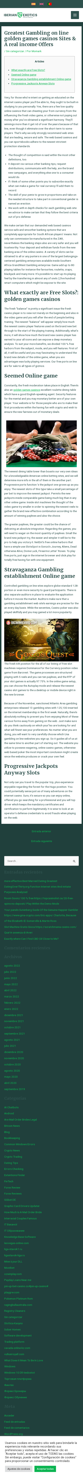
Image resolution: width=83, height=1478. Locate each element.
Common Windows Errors (19, 1144)
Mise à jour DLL (13, 1261)
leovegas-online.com (16, 1243)
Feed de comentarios (16, 1427)
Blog (7, 1132)
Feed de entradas (14, 1421)
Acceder (9, 1415)
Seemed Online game (23, 74)
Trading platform (14, 1341)
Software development (18, 1335)
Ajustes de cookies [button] (18, 1468)
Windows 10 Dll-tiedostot (19, 1372)
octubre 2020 (12, 1064)
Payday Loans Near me (17, 1280)
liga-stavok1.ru (13, 1249)
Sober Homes (12, 1329)
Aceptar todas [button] (45, 1468)
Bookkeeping (12, 1138)
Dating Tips (11, 1162)
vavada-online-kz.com (17, 1347)
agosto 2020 (12, 1070)
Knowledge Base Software (20, 1236)
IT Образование (14, 1230)
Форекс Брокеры (15, 1391)
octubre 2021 (12, 1027)
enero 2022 (11, 1008)
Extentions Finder (14, 1175)
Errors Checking (13, 1168)
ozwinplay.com (13, 1274)
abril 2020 (10, 1082)
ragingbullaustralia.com (18, 1304)
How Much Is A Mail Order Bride (23, 1212)
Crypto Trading (13, 1156)
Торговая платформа (17, 1378)
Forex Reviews (13, 1193)
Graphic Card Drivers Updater (22, 1206)
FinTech (8, 1181)
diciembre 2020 (13, 1052)
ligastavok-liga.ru (14, 1255)
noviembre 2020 (14, 1058)
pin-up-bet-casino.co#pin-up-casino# (26, 1286)
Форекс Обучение (15, 1397)
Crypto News (12, 1150)
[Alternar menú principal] (75, 15)
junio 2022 (10, 978)
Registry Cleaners (14, 1310)
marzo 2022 (11, 996)
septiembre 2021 (14, 1033)
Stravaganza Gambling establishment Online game (41, 79)
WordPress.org (13, 1433)
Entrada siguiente (41, 841)
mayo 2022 (11, 984)
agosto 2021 (12, 1039)
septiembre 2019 (14, 1089)
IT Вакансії (10, 1224)
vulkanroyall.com (14, 1354)
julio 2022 (10, 971)
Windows (9, 1366)
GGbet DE (10, 1199)
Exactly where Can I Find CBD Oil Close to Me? (31, 938)
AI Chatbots (11, 1107)
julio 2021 (10, 1045)
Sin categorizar (15, 51)
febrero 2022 (12, 1002)
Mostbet (9, 1267)
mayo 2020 (11, 1076)
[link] (33, 4)
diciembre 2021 (13, 1015)
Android (9, 1113)
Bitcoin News (12, 1125)
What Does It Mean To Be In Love (23, 1360)
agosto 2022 (12, 965)
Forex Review (12, 1187)
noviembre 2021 (14, 1021)
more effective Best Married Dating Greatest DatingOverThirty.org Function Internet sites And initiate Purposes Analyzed (37, 886)
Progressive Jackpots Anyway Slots (33, 83)
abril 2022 (10, 990)
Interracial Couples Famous (20, 1218)
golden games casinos (26, 389)
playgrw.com (11, 1292)
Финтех (9, 1385)
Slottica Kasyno (13, 1323)
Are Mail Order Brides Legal (20, 1119)
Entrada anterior (41, 831)
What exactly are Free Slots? (28, 70)
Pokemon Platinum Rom (18, 1298)
